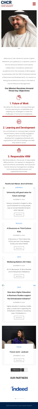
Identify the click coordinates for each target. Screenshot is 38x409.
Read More (19, 214)
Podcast (19, 347)
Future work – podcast (19, 352)
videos (19, 257)
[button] (34, 4)
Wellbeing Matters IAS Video (19, 262)
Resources (19, 223)
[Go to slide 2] (15, 398)
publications (19, 187)
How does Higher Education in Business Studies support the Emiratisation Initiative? (19, 295)
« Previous (16, 370)
